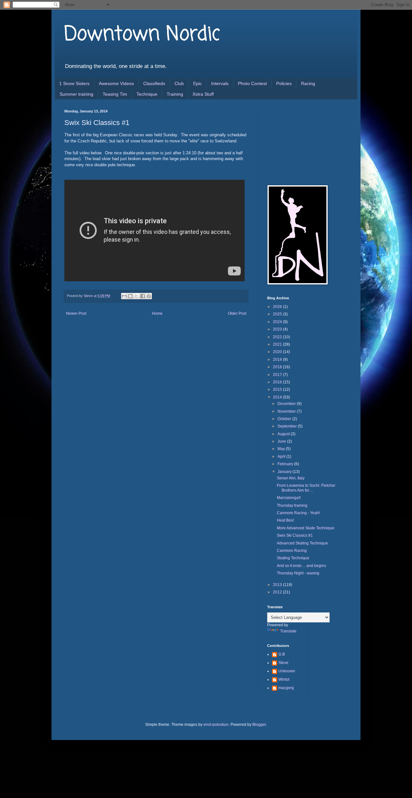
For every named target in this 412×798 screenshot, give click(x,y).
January (285, 471)
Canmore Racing (292, 550)
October (284, 419)
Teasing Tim (115, 94)
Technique (146, 94)
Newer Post (76, 313)
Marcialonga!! (289, 497)
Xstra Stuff (203, 94)
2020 (278, 352)
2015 (278, 389)
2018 (278, 367)
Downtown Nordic (142, 34)
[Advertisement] (299, 141)
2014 (278, 397)
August (284, 434)
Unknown (286, 671)
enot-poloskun (216, 724)
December (287, 403)
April (281, 456)
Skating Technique (293, 558)
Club (179, 83)
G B (281, 654)
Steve (283, 662)
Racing (308, 83)
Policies (284, 83)
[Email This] (124, 296)
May (281, 449)
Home (157, 313)
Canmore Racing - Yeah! (298, 513)
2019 (278, 359)
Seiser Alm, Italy (290, 478)
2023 (278, 329)
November (287, 411)
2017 (278, 374)
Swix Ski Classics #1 (295, 535)
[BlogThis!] (130, 296)
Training (175, 94)
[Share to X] (136, 296)
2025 (278, 314)
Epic (197, 83)
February (285, 464)
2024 (278, 322)
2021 (278, 344)
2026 (278, 306)
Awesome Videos (116, 83)
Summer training (76, 94)
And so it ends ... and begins (301, 565)
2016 (278, 382)
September (287, 426)
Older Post (237, 313)
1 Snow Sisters (74, 83)
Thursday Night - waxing (298, 573)
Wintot (283, 679)
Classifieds (154, 83)
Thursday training (292, 505)
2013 (278, 584)
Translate (288, 631)
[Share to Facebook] (142, 296)
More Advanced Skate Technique (305, 528)
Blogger (259, 724)
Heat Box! (285, 520)
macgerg (286, 688)
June (282, 441)
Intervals (220, 83)
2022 (278, 337)
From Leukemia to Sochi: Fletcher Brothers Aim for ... (306, 487)
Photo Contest (252, 83)
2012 (278, 592)
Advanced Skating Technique (302, 543)
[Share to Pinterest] (148, 296)
